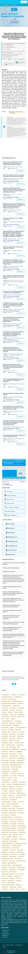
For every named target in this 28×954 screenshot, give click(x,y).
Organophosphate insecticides (16, 764)
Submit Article (9, 491)
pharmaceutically (13, 887)
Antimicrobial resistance (14, 755)
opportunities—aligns (6, 731)
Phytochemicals (19, 884)
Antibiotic (19, 887)
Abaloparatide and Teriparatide (8, 873)
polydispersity (4, 852)
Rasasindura (4, 795)
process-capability (20, 734)
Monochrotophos (5, 764)
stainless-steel (20, 810)
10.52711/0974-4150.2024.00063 (12, 296)
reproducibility (4, 790)
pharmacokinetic (5, 753)
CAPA (18, 747)
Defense (18, 889)
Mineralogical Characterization (19, 784)
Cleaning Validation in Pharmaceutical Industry (13, 394)
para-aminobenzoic (19, 819)
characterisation (18, 858)
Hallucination (15, 834)
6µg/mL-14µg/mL (12, 871)
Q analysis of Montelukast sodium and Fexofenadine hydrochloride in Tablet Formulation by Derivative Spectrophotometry (13, 422)
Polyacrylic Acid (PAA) (6, 801)
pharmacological (21, 823)
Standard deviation (10, 882)
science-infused (5, 841)
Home (4, 945)
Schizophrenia (4, 834)
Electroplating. (4, 819)
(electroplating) (13, 810)
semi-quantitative (22, 782)
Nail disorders (19, 878)
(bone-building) (21, 869)
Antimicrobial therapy (22, 825)
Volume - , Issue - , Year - (16, 59)
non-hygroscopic (5, 773)
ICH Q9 (6, 747)
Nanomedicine (4, 860)
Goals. (20, 836)
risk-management (14, 838)
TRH (3, 718)
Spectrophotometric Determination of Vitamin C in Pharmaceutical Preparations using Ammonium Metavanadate (13, 319)
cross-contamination (6, 838)
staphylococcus (12, 751)
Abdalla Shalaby (9, 44)
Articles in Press (6, 933)
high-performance (13, 707)
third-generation (16, 705)
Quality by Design (12, 747)
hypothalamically (5, 714)
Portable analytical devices (7, 725)
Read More (20, 170)
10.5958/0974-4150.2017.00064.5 (12, 269)
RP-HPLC (16, 873)
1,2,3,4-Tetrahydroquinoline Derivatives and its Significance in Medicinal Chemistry (14, 380)
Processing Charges (10, 511)
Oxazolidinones (5, 755)
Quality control (12, 860)
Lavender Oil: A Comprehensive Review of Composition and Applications (13, 292)
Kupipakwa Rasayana (21, 793)
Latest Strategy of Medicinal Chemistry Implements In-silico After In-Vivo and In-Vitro (13, 277)
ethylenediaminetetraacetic (7, 696)
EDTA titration (20, 703)
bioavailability (19, 751)
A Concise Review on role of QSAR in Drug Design (13, 218)
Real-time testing (5, 727)
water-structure (19, 709)
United (21, 834)
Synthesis (4, 777)
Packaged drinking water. (6, 705)
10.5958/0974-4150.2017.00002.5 (12, 197)
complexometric (22, 694)
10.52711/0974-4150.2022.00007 (12, 311)
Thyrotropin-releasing (18, 712)
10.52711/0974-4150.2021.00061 (12, 181)
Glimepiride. (10, 712)
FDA (2, 747)
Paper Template (9, 499)
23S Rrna (22, 755)
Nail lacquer (4, 880)
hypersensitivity (13, 823)
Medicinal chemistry (21, 828)
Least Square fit (19, 880)
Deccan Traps (9, 784)
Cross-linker (14, 801)
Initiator (3, 803)
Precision (3, 876)
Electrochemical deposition (7, 817)
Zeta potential (4, 867)
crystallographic (14, 782)
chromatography (21, 707)
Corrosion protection (18, 817)
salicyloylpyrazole (15, 771)
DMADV (3, 744)
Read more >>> (23, 481)
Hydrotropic (4, 712)
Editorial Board (18, 945)
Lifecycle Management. (6, 847)
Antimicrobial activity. (6, 782)
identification (12, 760)
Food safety (4, 729)
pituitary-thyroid (13, 714)
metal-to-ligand (20, 773)
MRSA (3, 758)
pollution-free (11, 790)
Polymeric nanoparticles (6, 865)
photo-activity (13, 814)
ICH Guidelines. (10, 876)
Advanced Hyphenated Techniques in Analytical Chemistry (13, 247)
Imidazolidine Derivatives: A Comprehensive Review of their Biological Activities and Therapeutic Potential (13, 349)
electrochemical (12, 808)
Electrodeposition (16, 806)
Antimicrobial (12, 889)
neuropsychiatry (5, 832)
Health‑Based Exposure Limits (20, 843)
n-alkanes (4, 882)
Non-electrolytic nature (6, 779)
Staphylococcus (21, 775)
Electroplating (4, 808)
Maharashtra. (11, 786)
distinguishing (12, 762)
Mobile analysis (16, 725)
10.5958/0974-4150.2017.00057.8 (12, 325)
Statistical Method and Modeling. (8, 884)
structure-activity (13, 821)
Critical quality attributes (21, 860)
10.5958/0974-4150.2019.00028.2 (12, 341)
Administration (22, 731)
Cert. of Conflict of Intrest (12, 507)
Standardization (19, 790)
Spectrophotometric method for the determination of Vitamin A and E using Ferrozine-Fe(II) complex (13, 408)
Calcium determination (6, 701)
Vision (10, 834)
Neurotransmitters (13, 832)
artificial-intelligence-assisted (7, 858)
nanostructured (5, 849)
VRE (6, 758)
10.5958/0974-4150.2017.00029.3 (12, 428)
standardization (12, 793)
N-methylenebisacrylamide (21, 795)
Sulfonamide (13, 825)
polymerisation (18, 797)
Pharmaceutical (5, 723)
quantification (19, 723)
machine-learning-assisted (14, 740)
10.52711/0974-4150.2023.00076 (12, 224)
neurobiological (21, 714)
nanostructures (13, 849)
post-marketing (12, 738)
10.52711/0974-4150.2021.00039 (12, 240)
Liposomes (4, 862)
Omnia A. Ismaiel (17, 43)
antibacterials (23, 749)
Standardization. (11, 795)
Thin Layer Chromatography (16, 766)
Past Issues (5, 932)
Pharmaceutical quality (11, 744)
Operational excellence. (14, 749)
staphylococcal (5, 751)
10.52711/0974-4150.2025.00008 (12, 358)
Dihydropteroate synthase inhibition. (9, 830)
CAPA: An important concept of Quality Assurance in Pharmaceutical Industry (13, 175)
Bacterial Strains (5, 889)
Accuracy (22, 873)
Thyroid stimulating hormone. (7, 720)
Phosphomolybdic (5, 760)
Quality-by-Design (20, 736)
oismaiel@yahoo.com (10, 47)
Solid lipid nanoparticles (12, 862)
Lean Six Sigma (17, 742)
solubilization (12, 709)
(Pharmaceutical (5, 736)
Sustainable (8, 836)
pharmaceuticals (5, 799)
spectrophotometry (17, 696)
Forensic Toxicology (5, 766)
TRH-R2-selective (21, 716)
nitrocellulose (12, 878)
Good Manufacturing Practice (7, 843)
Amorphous (14, 779)
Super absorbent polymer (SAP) (12, 803)
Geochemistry (4, 786)
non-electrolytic (13, 773)
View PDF (9, 63)
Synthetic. (23, 889)
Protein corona (5, 869)
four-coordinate (13, 775)
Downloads (4, 935)
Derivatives (13, 718)
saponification (4, 797)
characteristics (13, 716)
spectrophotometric (5, 694)
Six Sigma (11, 742)
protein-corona (20, 849)
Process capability (5, 749)
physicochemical (15, 847)
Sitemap (4, 946)
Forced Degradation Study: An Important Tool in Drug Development (14, 435)
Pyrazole (15, 777)
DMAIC (22, 742)
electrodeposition (20, 808)
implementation (19, 738)
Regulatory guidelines (21, 867)
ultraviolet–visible (20, 852)
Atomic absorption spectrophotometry (9, 703)
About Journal (5, 5)
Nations (3, 836)
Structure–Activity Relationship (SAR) (9, 828)
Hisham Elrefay (10, 43)
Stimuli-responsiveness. (6, 806)
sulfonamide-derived (6, 825)
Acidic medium (21, 801)
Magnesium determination (17, 701)
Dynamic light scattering (17, 865)
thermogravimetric (13, 799)
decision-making (18, 720)
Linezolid (20, 753)
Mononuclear (9, 777)
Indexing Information (11, 515)
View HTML (21, 62)
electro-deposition (20, 812)
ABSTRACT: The (18, 876)
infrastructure (4, 740)
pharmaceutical (12, 723)
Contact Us (13, 5)
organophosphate (20, 760)
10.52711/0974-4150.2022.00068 (12, 399)
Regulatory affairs (20, 744)
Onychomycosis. (11, 880)
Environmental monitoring (21, 727)
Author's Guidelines (11, 495)
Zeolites (3, 784)
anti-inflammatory (5, 823)
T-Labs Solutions (11, 952)
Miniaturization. (11, 729)
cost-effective (4, 699)
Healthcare (12, 727)
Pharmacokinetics (12, 758)
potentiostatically (12, 812)
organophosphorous (21, 762)
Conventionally (18, 786)
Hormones (7, 718)
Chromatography (5, 762)
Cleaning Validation (13, 841)
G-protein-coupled (5, 716)
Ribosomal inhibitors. (21, 758)
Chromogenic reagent (6, 769)
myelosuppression (13, 753)
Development (15, 836)
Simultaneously (22, 838)
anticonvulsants (21, 821)
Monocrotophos (15, 769)
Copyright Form (10, 503)
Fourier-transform (5, 854)
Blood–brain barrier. (13, 869)
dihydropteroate (5, 821)
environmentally (5, 707)
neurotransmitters (20, 830)
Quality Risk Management (16, 845)
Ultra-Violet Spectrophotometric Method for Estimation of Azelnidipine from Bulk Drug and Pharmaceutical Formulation (13, 366)
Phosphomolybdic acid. (6, 771)
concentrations (14, 694)
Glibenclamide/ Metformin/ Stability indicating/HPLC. (16, 112)
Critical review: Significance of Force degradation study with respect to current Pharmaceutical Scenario (13, 163)
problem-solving (12, 734)
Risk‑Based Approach (6, 845)
